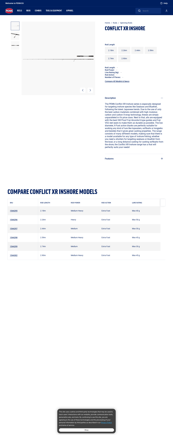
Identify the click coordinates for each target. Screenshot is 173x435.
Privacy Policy (106, 422)
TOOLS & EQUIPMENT (54, 11)
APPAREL (69, 11)
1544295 (13, 210)
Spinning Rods (126, 22)
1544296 (13, 219)
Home (107, 22)
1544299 (13, 246)
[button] (82, 90)
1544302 (13, 255)
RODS (28, 11)
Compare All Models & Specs (117, 81)
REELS (19, 11)
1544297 (13, 228)
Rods (115, 22)
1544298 (13, 237)
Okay (86, 430)
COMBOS (38, 11)
